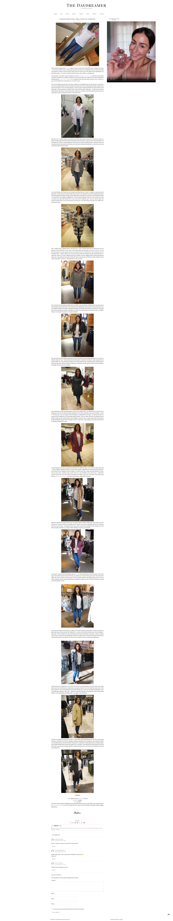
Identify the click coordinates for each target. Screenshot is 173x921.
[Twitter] (108, 14)
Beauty (74, 13)
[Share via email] (55, 826)
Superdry (76, 800)
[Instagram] (111, 14)
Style (67, 13)
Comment (53, 880)
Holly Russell (59, 839)
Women (94, 13)
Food (87, 13)
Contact (102, 13)
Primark (97, 828)
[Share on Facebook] (57, 826)
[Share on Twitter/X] (59, 826)
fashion (66, 828)
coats (57, 828)
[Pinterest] (75, 823)
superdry (53, 829)
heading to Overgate (57, 805)
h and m (79, 828)
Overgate (68, 68)
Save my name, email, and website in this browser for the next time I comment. (69, 909)
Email (52, 898)
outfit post (88, 828)
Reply (54, 846)
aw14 (54, 828)
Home (55, 13)
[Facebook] (114, 14)
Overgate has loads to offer (85, 75)
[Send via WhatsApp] (61, 826)
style (101, 828)
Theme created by (116, 919)
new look (83, 828)
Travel (81, 13)
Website (52, 903)
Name (52, 893)
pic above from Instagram (64, 79)
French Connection (72, 828)
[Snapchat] (82, 823)
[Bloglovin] (117, 14)
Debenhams (80, 798)
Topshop (57, 829)
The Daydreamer (86, 5)
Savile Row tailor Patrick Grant (61, 476)
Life (61, 13)
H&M (76, 801)
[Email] (120, 14)
